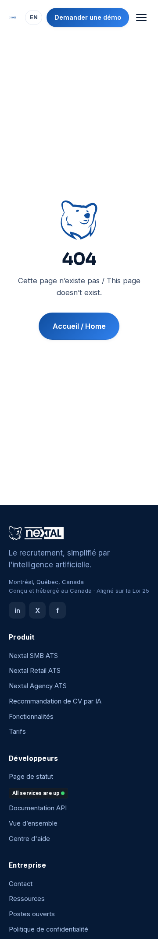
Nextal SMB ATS (33, 656)
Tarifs (17, 731)
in (17, 610)
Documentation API (38, 808)
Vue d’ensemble (33, 823)
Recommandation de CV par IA (55, 701)
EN (34, 17)
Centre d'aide (29, 839)
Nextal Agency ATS (38, 686)
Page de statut (31, 777)
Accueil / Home (79, 326)
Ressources (27, 899)
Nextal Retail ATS (35, 671)
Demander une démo (87, 17)
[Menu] (141, 17)
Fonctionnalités (31, 717)
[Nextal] (12, 17)
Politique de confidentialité (48, 929)
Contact (20, 884)
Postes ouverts (32, 914)
